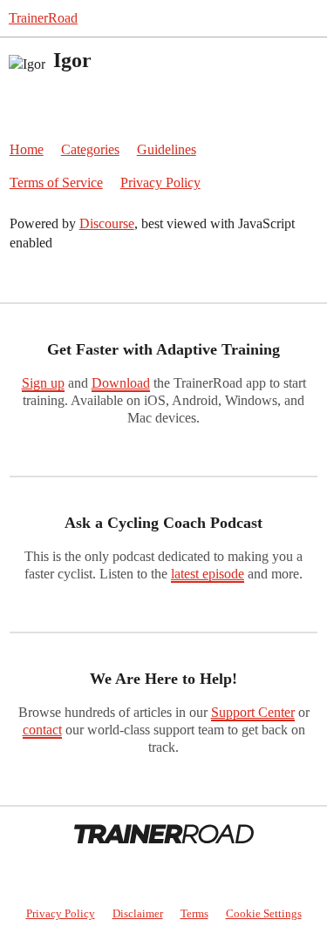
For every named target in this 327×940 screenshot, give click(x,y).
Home (27, 149)
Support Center (253, 712)
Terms (194, 913)
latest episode (207, 573)
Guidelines (166, 149)
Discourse (106, 223)
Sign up (43, 382)
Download (121, 382)
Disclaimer (137, 913)
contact (42, 729)
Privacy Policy (160, 182)
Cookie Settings (264, 913)
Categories (90, 149)
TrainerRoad (43, 17)
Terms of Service (56, 182)
